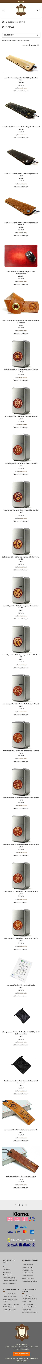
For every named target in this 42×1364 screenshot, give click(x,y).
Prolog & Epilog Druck (9, 1309)
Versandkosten (22, 88)
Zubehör (12, 22)
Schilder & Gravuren (9, 1307)
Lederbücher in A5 (27, 1267)
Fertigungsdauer (23, 1349)
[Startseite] (21, 10)
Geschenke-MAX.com (22, 1358)
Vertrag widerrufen (21, 1354)
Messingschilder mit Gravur (30, 1312)
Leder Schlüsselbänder (29, 1307)
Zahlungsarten (7, 1275)
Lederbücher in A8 (27, 1275)
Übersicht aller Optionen (10, 1294)
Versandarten (7, 1272)
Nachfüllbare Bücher (28, 1278)
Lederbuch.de (34, 1358)
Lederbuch (24, 1344)
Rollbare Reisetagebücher (29, 1281)
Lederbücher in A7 (27, 1273)
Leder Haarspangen (28, 1296)
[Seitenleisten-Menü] (38, 45)
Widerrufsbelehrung (9, 1277)
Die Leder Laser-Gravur (10, 1296)
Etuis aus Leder (26, 1301)
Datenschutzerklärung (10, 1280)
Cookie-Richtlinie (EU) (9, 1283)
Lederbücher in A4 (27, 1264)
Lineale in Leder (26, 1309)
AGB (4, 1267)
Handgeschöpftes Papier (29, 1298)
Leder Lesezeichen (27, 1304)
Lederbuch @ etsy (21, 1361)
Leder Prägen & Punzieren (11, 1304)
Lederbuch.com (10, 1358)
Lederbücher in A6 (27, 1270)
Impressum (21, 1)
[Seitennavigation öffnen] (6, 10)
